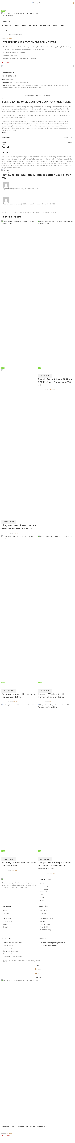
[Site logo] (37, 3)
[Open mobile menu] (2, 3)
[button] (8, 522)
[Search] (72, 3)
